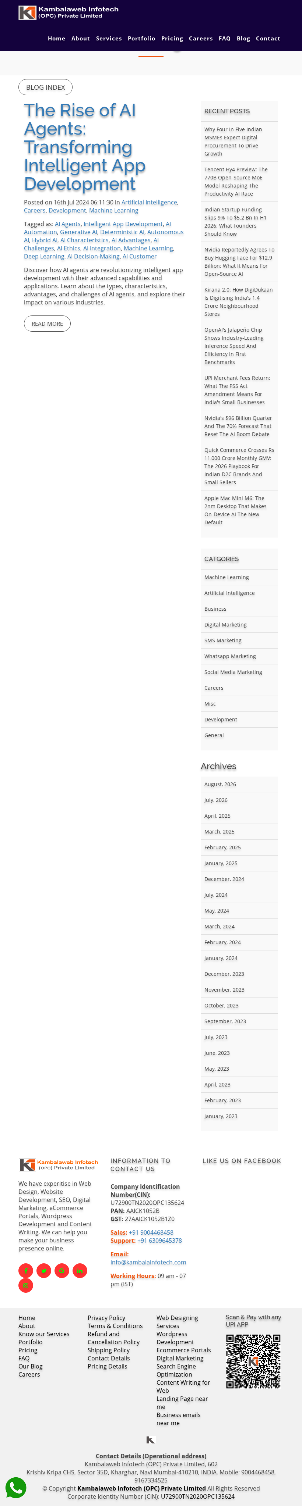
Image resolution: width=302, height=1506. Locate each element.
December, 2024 (224, 878)
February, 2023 (222, 1100)
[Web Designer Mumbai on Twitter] (43, 1270)
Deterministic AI (122, 232)
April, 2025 (217, 815)
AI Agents (68, 224)
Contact (268, 38)
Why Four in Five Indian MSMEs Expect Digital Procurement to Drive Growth (233, 141)
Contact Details (109, 1358)
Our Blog (30, 1366)
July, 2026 (216, 799)
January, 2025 (221, 863)
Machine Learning (113, 210)
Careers (201, 38)
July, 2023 (216, 1037)
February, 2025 (222, 847)
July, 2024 (216, 894)
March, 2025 (219, 831)
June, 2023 (217, 1052)
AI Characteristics (84, 240)
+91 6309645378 (159, 1240)
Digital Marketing (225, 624)
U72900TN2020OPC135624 (198, 1496)
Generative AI (78, 232)
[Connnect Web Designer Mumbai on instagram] (25, 1285)
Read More (47, 323)
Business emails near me (179, 1419)
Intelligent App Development (123, 224)
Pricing (172, 38)
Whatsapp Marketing (230, 656)
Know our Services (44, 1334)
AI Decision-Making (93, 256)
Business (215, 608)
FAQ (225, 38)
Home (57, 38)
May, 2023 (216, 1068)
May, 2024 (216, 910)
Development (67, 210)
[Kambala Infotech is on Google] (62, 1270)
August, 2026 (220, 784)
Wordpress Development (175, 1338)
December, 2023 (224, 973)
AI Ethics (68, 248)
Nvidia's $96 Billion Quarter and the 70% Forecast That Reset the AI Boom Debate (238, 426)
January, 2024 (221, 957)
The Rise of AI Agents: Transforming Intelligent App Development (85, 147)
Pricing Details (107, 1366)
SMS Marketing (223, 640)
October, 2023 (221, 1005)
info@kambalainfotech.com (148, 1262)
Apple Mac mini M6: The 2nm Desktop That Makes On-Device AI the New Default (235, 510)
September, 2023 (225, 1021)
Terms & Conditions (115, 1326)
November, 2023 (224, 989)
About (80, 38)
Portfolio (141, 38)
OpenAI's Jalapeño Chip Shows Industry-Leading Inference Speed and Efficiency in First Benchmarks (234, 345)
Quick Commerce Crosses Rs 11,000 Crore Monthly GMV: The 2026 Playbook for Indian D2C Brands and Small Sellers (239, 466)
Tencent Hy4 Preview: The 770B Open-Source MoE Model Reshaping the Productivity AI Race (236, 181)
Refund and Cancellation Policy (114, 1338)
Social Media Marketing (233, 671)
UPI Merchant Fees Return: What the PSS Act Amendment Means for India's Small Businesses (237, 390)
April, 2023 (217, 1084)
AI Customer (140, 256)
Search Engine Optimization (176, 1370)
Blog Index (45, 87)
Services (109, 38)
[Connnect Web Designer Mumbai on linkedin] (80, 1270)
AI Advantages (131, 240)
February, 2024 (222, 942)
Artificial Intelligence (149, 202)
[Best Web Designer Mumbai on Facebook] (25, 1270)
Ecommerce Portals (184, 1350)
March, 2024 (219, 926)
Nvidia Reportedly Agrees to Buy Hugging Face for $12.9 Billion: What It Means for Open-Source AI (239, 261)
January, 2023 (221, 1116)
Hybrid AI (44, 240)
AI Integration (102, 248)
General (214, 735)
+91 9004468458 (151, 1232)
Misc (210, 703)
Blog (243, 38)
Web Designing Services (177, 1322)
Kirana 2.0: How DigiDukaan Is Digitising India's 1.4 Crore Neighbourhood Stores (238, 301)
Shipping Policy (109, 1350)
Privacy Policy (106, 1318)
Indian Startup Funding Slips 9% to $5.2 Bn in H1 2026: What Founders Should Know (235, 221)
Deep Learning (44, 256)
